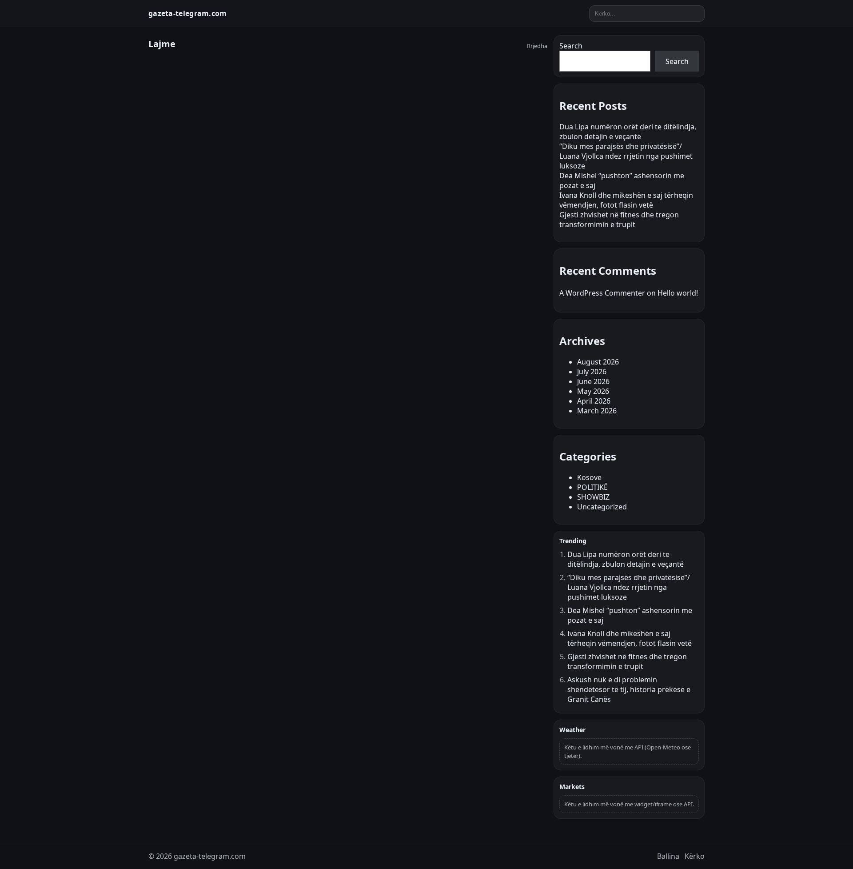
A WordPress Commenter (602, 293)
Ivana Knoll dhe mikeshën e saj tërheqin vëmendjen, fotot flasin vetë (626, 200)
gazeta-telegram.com (187, 13)
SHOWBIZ (593, 497)
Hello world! (678, 293)
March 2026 (597, 411)
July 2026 (591, 371)
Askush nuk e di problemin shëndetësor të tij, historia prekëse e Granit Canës (628, 689)
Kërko (695, 856)
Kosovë (589, 477)
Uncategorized (602, 507)
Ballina (668, 856)
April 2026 (593, 401)
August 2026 (598, 362)
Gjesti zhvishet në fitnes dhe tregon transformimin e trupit (619, 219)
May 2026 (593, 391)
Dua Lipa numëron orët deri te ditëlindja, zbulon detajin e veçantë (627, 131)
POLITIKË (592, 487)
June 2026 (593, 381)
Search (570, 46)
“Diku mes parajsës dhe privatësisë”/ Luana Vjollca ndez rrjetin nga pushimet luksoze (626, 156)
